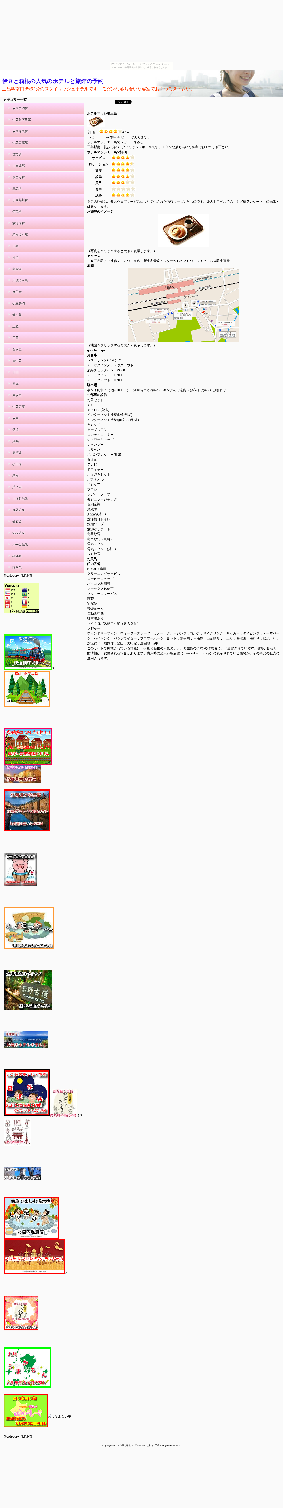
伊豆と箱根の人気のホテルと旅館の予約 (52, 81)
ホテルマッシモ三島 (102, 113)
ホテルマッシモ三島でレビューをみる (115, 142)
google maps (96, 350)
